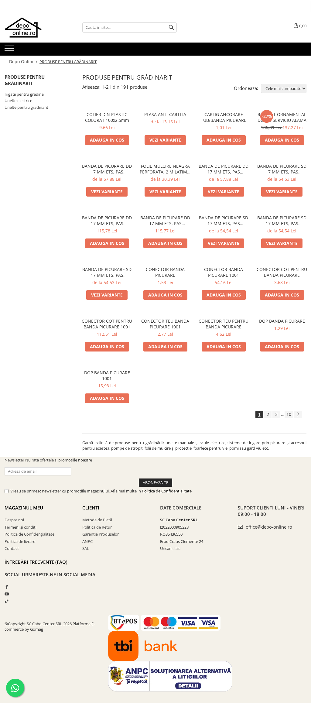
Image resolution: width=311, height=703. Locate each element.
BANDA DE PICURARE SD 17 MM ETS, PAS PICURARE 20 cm (281, 169)
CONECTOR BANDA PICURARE (165, 272)
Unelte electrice (18, 100)
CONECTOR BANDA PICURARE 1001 (223, 272)
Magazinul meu (24, 508)
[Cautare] (171, 27)
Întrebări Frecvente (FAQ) (36, 562)
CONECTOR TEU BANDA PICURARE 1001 (165, 324)
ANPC (87, 541)
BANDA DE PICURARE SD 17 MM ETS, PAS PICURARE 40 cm (281, 220)
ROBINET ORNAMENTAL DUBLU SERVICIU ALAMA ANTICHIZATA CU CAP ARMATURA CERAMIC (282, 117)
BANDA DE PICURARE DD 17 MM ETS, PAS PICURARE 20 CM (223, 169)
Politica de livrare (20, 541)
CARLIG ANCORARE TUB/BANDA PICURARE (223, 117)
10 (288, 414)
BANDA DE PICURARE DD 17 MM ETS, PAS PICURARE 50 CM (165, 220)
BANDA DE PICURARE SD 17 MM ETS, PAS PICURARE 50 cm (107, 272)
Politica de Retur (97, 527)
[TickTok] (7, 601)
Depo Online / (24, 61)
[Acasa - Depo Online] (35, 27)
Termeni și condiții (21, 527)
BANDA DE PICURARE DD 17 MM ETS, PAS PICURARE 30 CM (107, 220)
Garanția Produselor (100, 534)
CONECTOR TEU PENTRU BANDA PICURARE (223, 324)
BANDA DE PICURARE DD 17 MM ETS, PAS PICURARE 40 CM (107, 169)
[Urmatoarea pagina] (298, 414)
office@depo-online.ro (268, 527)
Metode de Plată (97, 520)
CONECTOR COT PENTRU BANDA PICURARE (282, 272)
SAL (85, 548)
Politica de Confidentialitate (167, 491)
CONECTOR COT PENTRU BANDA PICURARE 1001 (107, 324)
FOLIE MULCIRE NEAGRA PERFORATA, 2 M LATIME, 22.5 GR (165, 169)
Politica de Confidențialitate (29, 534)
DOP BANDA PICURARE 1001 (107, 375)
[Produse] (10, 50)
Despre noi (14, 520)
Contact (12, 548)
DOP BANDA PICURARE (282, 321)
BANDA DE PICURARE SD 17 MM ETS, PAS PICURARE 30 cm (223, 220)
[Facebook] (7, 587)
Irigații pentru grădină (24, 94)
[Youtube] (7, 594)
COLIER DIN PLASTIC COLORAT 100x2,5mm (107, 117)
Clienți (90, 508)
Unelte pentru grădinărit (26, 107)
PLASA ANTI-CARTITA (165, 114)
